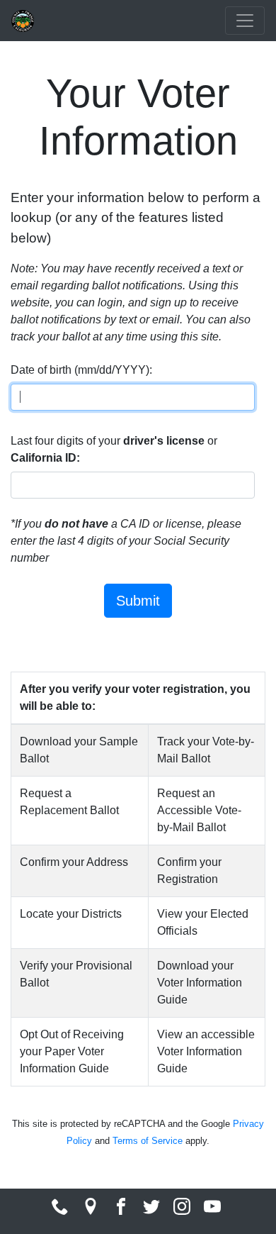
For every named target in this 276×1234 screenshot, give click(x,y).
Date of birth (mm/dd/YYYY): (81, 370)
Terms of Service (148, 1140)
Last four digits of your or (114, 449)
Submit (138, 600)
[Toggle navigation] (245, 20)
